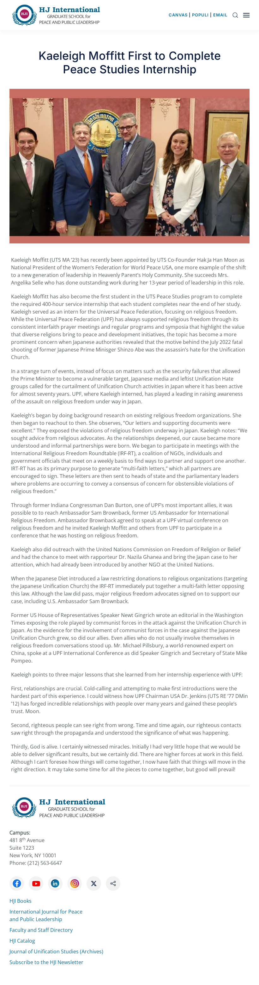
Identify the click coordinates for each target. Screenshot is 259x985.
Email (220, 14)
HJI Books (20, 900)
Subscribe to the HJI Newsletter (46, 962)
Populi (200, 14)
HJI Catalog (22, 940)
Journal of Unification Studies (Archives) (56, 951)
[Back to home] (57, 15)
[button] (235, 15)
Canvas (178, 14)
